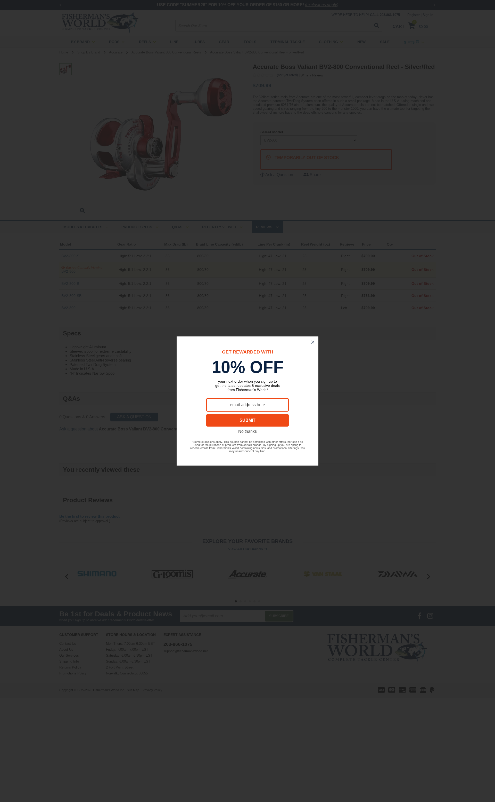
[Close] (312, 342)
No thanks (247, 431)
